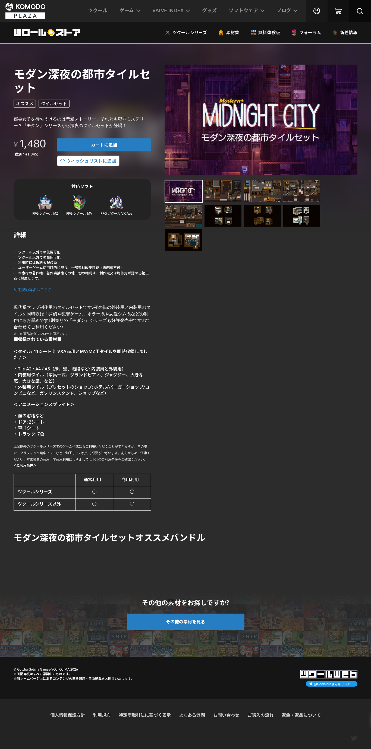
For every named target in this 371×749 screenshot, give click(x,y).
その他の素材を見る (185, 621)
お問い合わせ (226, 715)
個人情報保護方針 (67, 715)
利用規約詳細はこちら (33, 289)
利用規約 (102, 715)
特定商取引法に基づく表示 (145, 715)
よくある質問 (192, 715)
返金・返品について (301, 715)
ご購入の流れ (260, 715)
